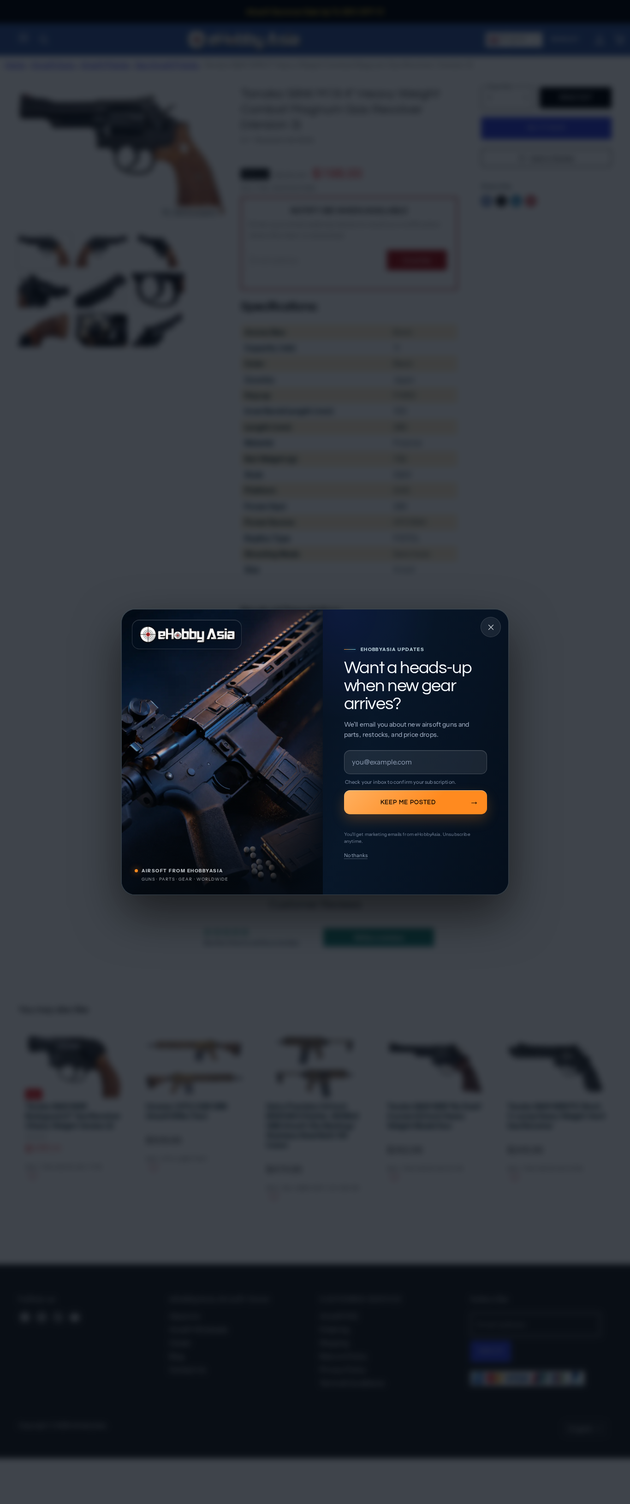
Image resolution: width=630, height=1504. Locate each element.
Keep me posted (408, 802)
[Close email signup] (491, 627)
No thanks (356, 855)
